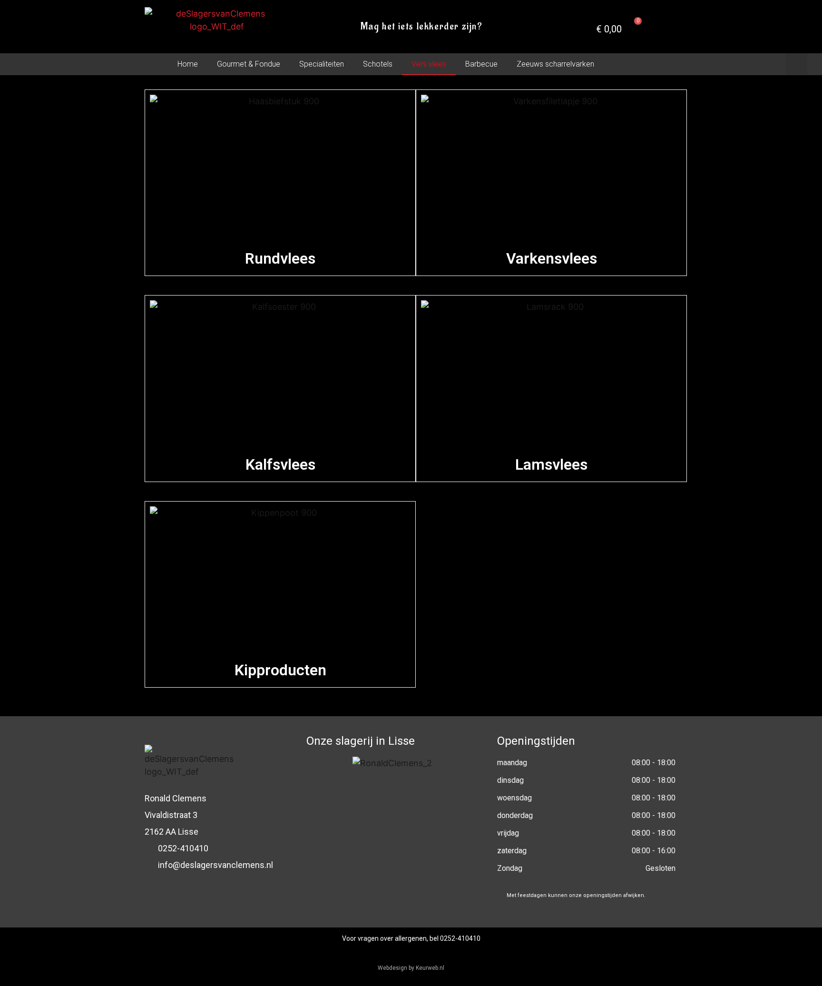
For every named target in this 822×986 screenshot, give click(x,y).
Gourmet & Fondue (248, 64)
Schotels (377, 64)
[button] (796, 64)
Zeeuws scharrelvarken (555, 64)
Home (187, 64)
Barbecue (481, 64)
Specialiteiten (321, 64)
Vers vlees (428, 64)
